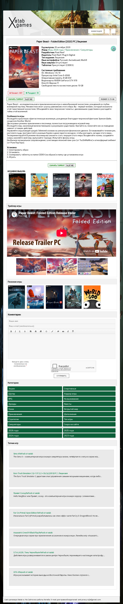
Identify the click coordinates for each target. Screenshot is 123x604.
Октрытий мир (71, 409)
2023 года (69, 435)
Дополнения (70, 414)
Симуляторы (87, 49)
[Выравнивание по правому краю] (40, 331)
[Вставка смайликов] (46, 331)
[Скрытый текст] (58, 331)
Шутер (12, 393)
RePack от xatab (21, 23)
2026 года (13, 430)
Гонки (11, 409)
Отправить (61, 376)
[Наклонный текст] (15, 331)
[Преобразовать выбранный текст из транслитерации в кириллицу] (68, 331)
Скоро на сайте (71, 424)
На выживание (71, 398)
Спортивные (70, 388)
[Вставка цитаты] (63, 331)
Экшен (12, 388)
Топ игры (68, 419)
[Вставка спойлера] (73, 331)
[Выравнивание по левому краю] (30, 331)
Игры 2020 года (55, 49)
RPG (10, 398)
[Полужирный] (11, 331)
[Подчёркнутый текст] (19, 331)
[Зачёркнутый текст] (24, 331)
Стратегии (14, 419)
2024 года (14, 435)
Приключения (72, 49)
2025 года (69, 430)
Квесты (67, 404)
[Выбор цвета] (52, 331)
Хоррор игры (70, 393)
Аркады (12, 404)
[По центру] (35, 331)
